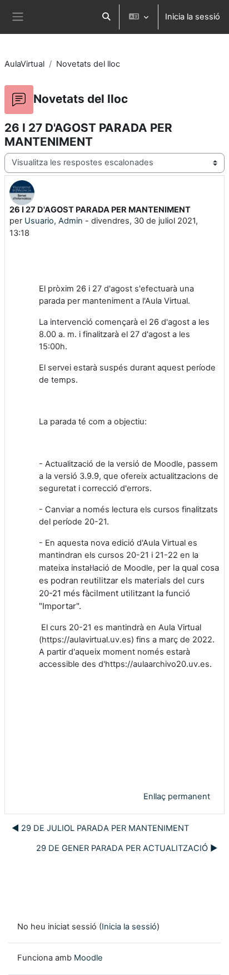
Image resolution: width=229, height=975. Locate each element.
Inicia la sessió (192, 17)
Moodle (88, 958)
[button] (106, 17)
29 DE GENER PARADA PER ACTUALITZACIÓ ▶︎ (126, 848)
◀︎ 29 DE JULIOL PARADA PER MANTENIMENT (100, 828)
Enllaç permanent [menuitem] (176, 796)
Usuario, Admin (53, 221)
